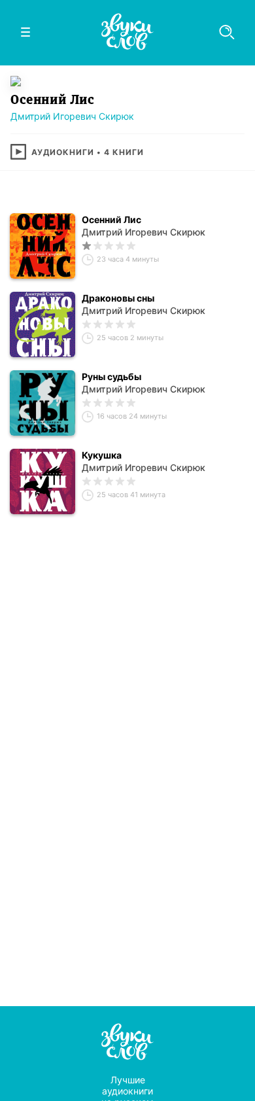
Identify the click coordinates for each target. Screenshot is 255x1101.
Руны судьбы (111, 376)
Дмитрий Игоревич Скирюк (72, 116)
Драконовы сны (118, 298)
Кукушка (102, 455)
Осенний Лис (111, 219)
